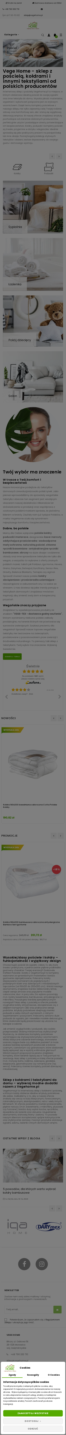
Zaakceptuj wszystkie (33, 1413)
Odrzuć (33, 1428)
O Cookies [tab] (54, 1374)
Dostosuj (32, 1421)
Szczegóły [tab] (33, 1374)
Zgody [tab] (12, 1374)
